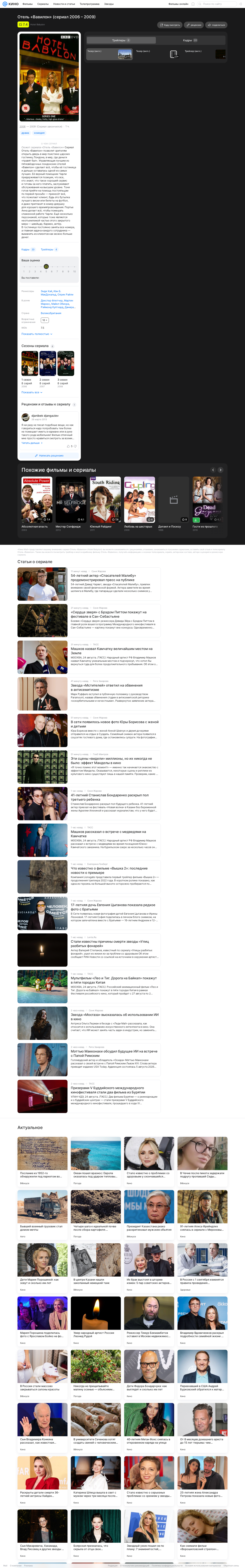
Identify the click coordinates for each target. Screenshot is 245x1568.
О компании (16, 1565)
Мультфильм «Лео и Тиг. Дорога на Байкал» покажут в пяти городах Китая (114, 980)
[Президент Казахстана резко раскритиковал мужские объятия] (149, 1215)
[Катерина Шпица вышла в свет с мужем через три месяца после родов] (96, 1481)
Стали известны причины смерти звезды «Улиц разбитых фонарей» (110, 944)
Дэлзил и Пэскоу (169, 526)
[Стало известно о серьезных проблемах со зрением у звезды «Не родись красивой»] (149, 1481)
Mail (5, 1565)
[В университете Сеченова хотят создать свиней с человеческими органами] (96, 1428)
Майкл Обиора (60, 303)
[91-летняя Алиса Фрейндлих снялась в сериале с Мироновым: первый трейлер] (203, 1215)
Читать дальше (31, 442)
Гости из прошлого (205, 526)
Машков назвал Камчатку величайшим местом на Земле (111, 651)
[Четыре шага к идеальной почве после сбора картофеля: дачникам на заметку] (96, 1215)
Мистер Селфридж (68, 526)
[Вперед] (221, 470)
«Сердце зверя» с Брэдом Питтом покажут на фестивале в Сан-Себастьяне (108, 614)
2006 (23, 126)
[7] (57, 271)
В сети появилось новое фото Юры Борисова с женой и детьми (115, 724)
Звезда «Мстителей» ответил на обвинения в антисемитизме (106, 687)
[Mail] (5, 4)
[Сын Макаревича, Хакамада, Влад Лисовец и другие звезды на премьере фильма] (43, 1534)
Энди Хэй (46, 291)
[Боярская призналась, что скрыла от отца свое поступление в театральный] (96, 1534)
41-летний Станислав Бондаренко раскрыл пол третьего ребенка (110, 797)
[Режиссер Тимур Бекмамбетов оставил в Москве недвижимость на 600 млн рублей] (149, 1321)
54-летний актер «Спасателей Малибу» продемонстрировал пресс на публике (103, 578)
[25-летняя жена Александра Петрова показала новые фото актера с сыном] (203, 1481)
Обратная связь (231, 1565)
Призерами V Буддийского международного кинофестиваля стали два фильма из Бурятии (108, 1090)
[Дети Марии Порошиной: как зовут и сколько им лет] (43, 1268)
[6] (52, 271)
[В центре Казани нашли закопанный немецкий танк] (96, 1268)
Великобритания (51, 313)
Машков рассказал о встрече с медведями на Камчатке (108, 834)
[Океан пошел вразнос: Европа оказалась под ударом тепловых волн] (96, 1162)
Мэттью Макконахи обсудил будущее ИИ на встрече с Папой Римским (114, 1053)
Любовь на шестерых (138, 526)
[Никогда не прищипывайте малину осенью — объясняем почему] (96, 1375)
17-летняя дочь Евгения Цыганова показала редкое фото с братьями (113, 907)
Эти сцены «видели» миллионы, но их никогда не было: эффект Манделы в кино (111, 761)
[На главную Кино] (12, 4)
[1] (24, 271)
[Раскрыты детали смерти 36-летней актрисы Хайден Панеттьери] (43, 1481)
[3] (35, 271)
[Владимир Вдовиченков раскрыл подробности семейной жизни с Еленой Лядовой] (203, 1321)
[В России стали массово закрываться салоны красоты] (43, 1375)
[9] (69, 271)
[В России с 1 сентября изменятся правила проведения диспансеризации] (203, 1268)
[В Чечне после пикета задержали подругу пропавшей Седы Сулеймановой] (203, 1162)
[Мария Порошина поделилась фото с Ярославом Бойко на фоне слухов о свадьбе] (43, 1321)
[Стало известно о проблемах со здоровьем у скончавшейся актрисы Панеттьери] (149, 1162)
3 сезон (62, 379)
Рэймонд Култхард (52, 307)
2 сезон (44, 379)
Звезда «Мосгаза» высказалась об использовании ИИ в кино (115, 1017)
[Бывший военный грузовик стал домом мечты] (43, 1215)
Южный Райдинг (101, 526)
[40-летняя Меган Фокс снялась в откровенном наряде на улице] (149, 1428)
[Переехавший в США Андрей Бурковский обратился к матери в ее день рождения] (203, 1375)
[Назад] (213, 470)
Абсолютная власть (35, 526)
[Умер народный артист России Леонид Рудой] (96, 1321)
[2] (30, 271)
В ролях (26, 300)
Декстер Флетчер (52, 300)
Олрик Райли (65, 294)
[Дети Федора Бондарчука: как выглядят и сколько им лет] (149, 1375)
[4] (41, 271)
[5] (47, 271)
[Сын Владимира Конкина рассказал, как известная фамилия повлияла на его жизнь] (43, 1428)
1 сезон (26, 379)
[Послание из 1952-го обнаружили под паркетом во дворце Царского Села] (43, 1162)
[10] (74, 271)
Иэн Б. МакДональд (51, 293)
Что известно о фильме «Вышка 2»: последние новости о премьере (109, 870)
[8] (63, 271)
